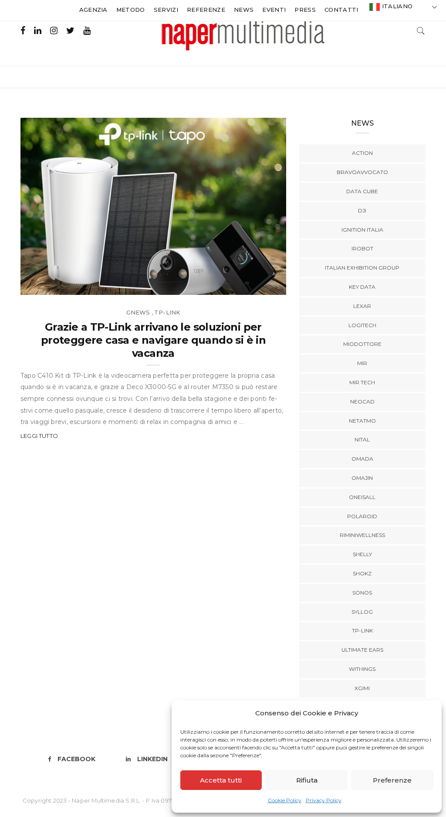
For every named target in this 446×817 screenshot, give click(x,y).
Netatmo (362, 420)
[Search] (421, 30)
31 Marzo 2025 (253, 285)
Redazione (57, 285)
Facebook (76, 759)
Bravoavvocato (362, 172)
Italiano (396, 6)
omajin (362, 478)
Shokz (362, 573)
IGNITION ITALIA (362, 229)
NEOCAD (362, 401)
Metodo (130, 9)
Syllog (362, 611)
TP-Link (167, 312)
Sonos (362, 592)
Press (305, 9)
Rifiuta (307, 780)
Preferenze (392, 780)
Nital (362, 439)
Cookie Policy (284, 800)
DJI (362, 210)
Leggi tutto (39, 435)
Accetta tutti (221, 780)
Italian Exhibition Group (362, 267)
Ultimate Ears (362, 649)
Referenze (206, 9)
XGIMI (362, 688)
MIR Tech (362, 382)
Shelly (362, 554)
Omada (362, 458)
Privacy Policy (323, 800)
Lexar (362, 306)
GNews (138, 312)
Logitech (362, 325)
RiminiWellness (362, 535)
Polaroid (362, 516)
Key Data (362, 287)
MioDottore (362, 344)
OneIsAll (362, 497)
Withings (362, 669)
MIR (362, 363)
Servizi (166, 9)
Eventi (274, 9)
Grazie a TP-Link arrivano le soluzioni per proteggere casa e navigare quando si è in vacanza (153, 340)
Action (362, 153)
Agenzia (93, 9)
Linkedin (152, 759)
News (243, 9)
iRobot (362, 248)
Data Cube (362, 191)
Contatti (341, 9)
